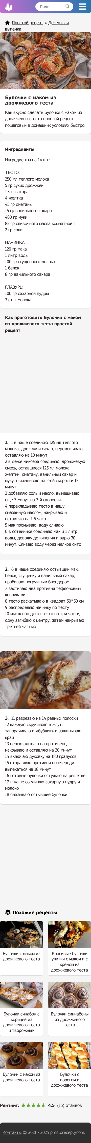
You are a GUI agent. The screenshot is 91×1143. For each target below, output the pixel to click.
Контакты (12, 1132)
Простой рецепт (27, 22)
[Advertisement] (45, 387)
